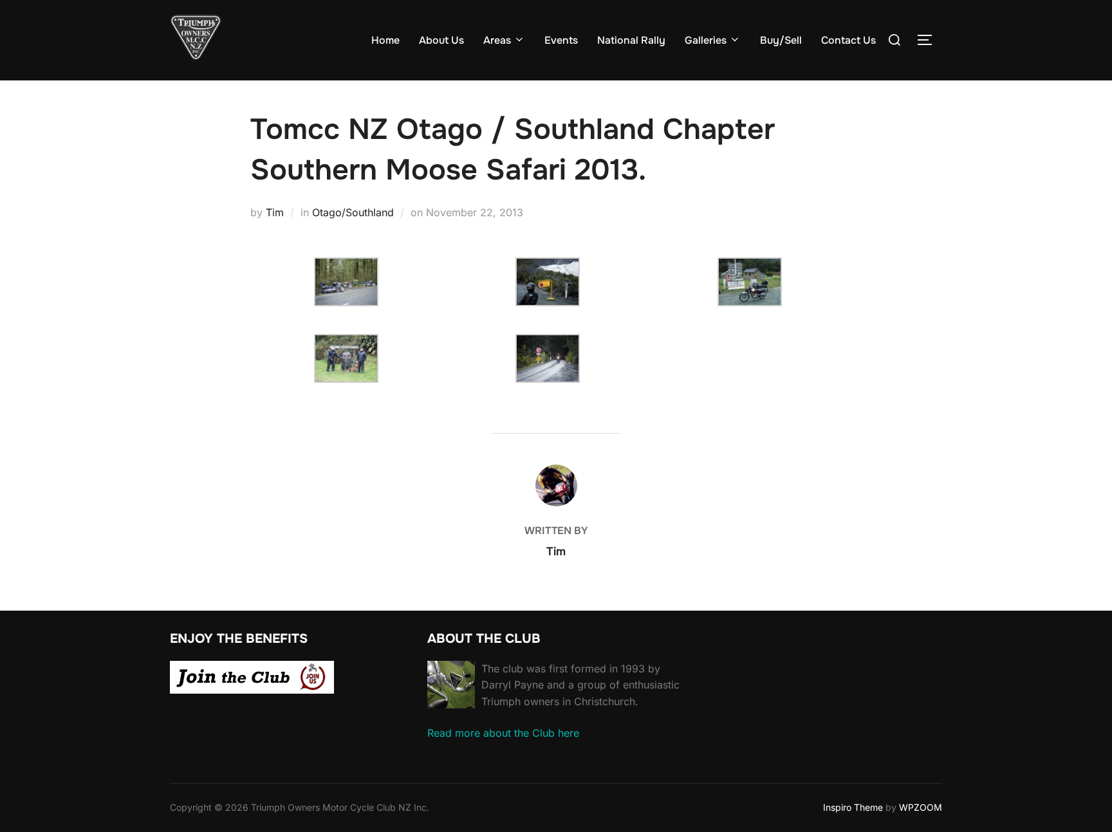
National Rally (631, 40)
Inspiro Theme (853, 807)
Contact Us (848, 40)
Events (561, 40)
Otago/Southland (353, 212)
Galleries (706, 40)
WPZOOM (920, 807)
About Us (441, 40)
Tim (275, 212)
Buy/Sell (781, 40)
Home (385, 40)
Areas (497, 40)
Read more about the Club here (503, 732)
